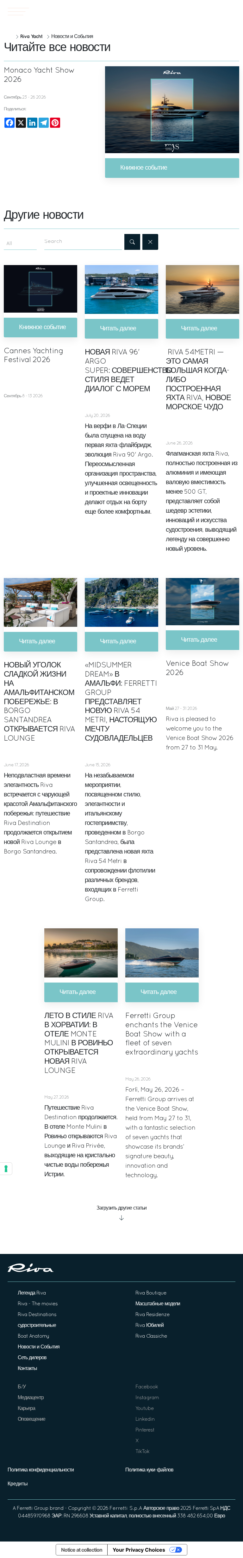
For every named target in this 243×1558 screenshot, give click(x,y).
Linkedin (145, 1419)
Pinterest (144, 1430)
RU (233, 12)
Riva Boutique (150, 1293)
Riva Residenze (152, 1315)
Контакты (27, 1368)
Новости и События (38, 1347)
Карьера (26, 1408)
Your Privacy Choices (139, 1550)
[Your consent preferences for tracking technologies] (6, 1169)
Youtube (144, 1408)
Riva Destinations (37, 1315)
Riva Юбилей (149, 1325)
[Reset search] (150, 242)
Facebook (146, 1387)
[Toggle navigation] (18, 11)
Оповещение (31, 1419)
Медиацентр (31, 1398)
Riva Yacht (31, 36)
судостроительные (37, 1325)
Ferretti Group (32, 1508)
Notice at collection (81, 1550)
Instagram (147, 1398)
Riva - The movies (38, 1304)
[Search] (132, 242)
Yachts (217, 12)
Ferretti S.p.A (125, 1508)
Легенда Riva (32, 1293)
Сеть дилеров (32, 1358)
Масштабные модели (157, 1304)
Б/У (22, 1387)
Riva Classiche (151, 1336)
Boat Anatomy (33, 1336)
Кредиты (18, 1484)
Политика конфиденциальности (41, 1470)
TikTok (142, 1452)
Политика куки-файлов (149, 1470)
